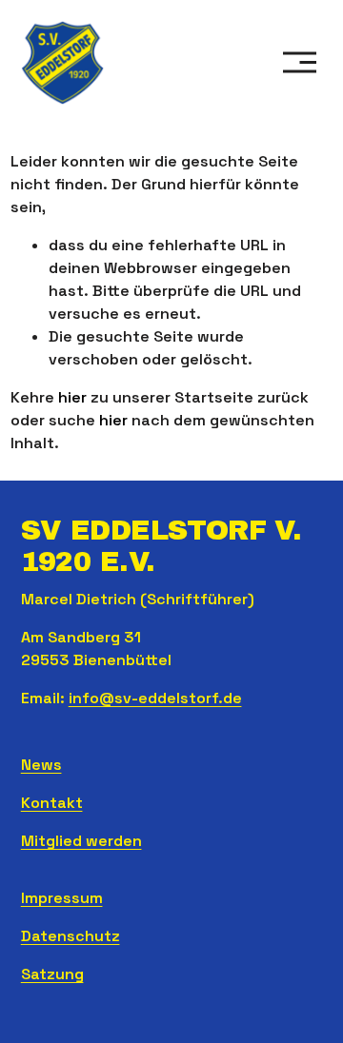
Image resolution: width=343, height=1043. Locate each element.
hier (72, 397)
